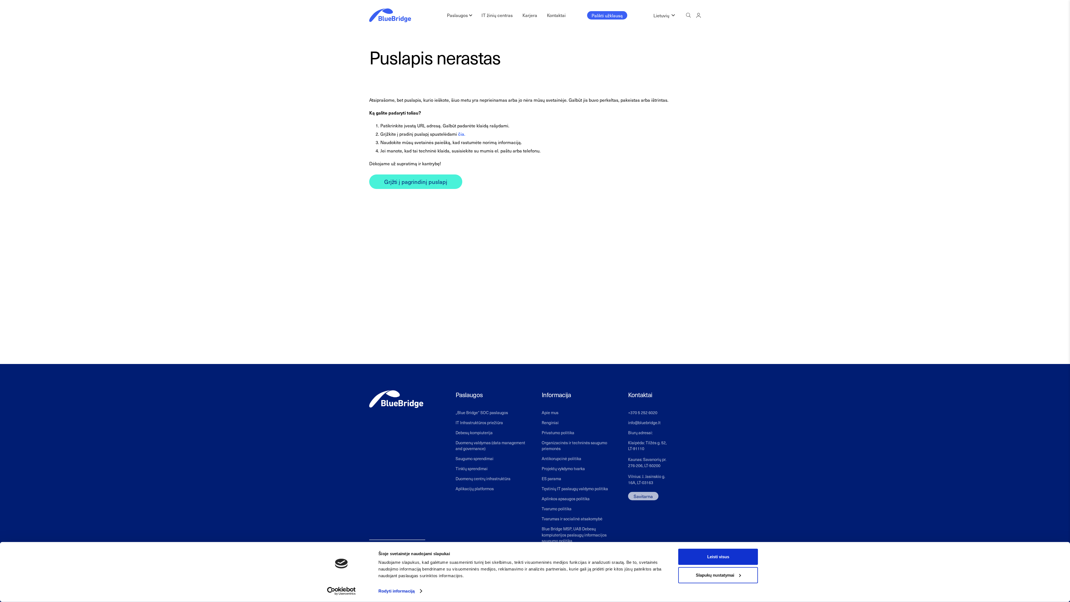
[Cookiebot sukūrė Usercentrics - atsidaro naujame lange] (341, 591)
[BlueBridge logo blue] (390, 15)
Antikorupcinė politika (561, 458)
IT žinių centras (497, 15)
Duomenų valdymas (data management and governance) (490, 446)
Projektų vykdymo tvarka (563, 468)
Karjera (529, 15)
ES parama (551, 478)
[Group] (698, 15)
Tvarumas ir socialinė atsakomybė (572, 519)
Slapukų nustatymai (715, 574)
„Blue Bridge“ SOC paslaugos (482, 412)
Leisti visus (718, 556)
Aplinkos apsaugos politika (566, 499)
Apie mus (550, 412)
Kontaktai (556, 15)
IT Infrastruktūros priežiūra (479, 422)
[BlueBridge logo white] (396, 399)
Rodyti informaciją (396, 591)
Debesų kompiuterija (474, 432)
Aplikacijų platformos (475, 489)
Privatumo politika (558, 432)
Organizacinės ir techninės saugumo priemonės (574, 446)
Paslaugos (457, 15)
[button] (664, 15)
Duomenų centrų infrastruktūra (483, 478)
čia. (461, 133)
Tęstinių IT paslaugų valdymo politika (575, 489)
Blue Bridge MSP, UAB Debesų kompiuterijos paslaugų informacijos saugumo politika (574, 535)
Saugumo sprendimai (474, 458)
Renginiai (550, 422)
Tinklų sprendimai (472, 468)
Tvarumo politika (557, 509)
